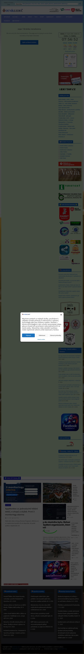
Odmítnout (42, 335)
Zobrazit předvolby (55, 335)
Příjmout (28, 335)
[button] (61, 315)
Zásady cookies (41, 339)
